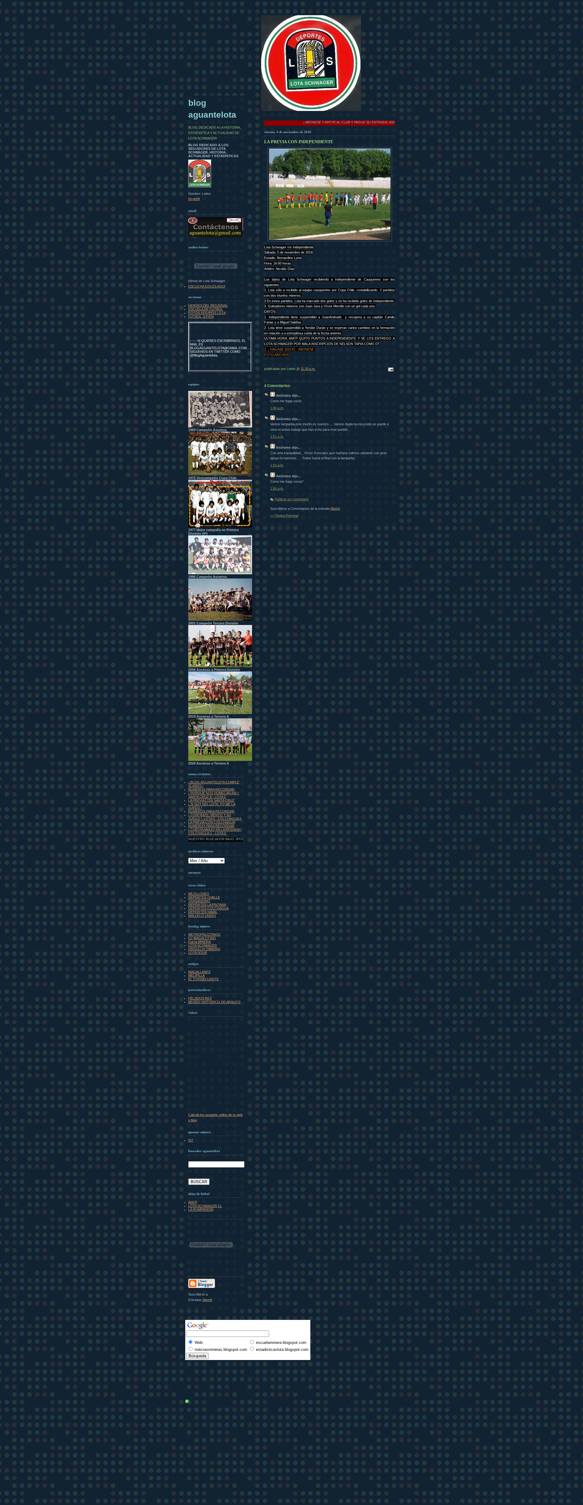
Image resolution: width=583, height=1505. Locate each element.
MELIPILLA (196, 975)
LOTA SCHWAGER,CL (205, 1206)
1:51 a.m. (277, 436)
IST (190, 1140)
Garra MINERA (199, 942)
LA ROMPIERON (200, 1209)
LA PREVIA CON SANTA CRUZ (211, 800)
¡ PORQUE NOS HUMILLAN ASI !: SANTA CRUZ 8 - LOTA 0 (213, 795)
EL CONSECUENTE (203, 979)
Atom (335, 508)
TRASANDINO (199, 901)
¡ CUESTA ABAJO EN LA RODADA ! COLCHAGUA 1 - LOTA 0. (214, 831)
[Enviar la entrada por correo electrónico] (390, 370)
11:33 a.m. (308, 369)
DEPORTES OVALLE (204, 897)
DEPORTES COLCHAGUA (208, 908)
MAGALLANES (199, 972)
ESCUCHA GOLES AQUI (206, 286)
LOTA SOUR (197, 952)
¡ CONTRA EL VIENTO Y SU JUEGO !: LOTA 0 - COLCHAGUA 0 (214, 816)
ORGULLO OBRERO (204, 949)
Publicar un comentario (292, 499)
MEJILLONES (198, 894)
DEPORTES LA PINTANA (207, 904)
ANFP (192, 1202)
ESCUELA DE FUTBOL (205, 309)
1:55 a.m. (277, 465)
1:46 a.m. (277, 408)
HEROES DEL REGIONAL (208, 305)
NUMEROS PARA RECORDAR (211, 789)
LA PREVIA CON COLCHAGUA (211, 822)
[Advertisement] (202, 1365)
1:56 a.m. (277, 488)
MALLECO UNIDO (202, 915)
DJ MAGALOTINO (202, 938)
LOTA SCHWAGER (202, 945)
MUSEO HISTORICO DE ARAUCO (214, 1002)
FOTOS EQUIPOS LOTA (207, 313)
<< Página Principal (284, 515)
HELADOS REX (200, 998)
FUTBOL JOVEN (201, 316)
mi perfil (193, 199)
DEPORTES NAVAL (202, 912)
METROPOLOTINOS (204, 934)
